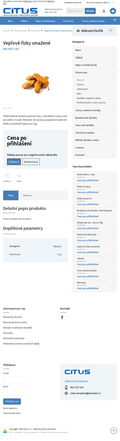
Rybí (79, 93)
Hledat (90, 11)
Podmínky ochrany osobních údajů (21, 343)
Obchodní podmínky (13, 338)
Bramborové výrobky (86, 118)
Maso (78, 50)
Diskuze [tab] (27, 195)
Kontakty (8, 333)
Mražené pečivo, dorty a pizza (91, 102)
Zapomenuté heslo (11, 413)
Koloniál (79, 155)
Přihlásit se (14, 161)
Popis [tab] (11, 195)
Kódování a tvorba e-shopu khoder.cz (54, 432)
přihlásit (28, 1)
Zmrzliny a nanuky (84, 132)
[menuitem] (10, 21)
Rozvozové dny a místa (98, 2)
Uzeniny (79, 147)
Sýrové (80, 84)
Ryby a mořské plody (86, 65)
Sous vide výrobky (84, 125)
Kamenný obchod (73, 2)
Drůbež (79, 57)
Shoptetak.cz (34, 432)
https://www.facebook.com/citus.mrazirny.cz (62, 317)
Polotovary (81, 72)
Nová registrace (10, 408)
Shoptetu (18, 432)
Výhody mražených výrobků (17, 327)
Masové (80, 80)
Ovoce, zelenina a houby (87, 110)
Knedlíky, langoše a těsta (89, 98)
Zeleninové (82, 89)
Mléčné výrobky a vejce (87, 140)
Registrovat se (31, 161)
